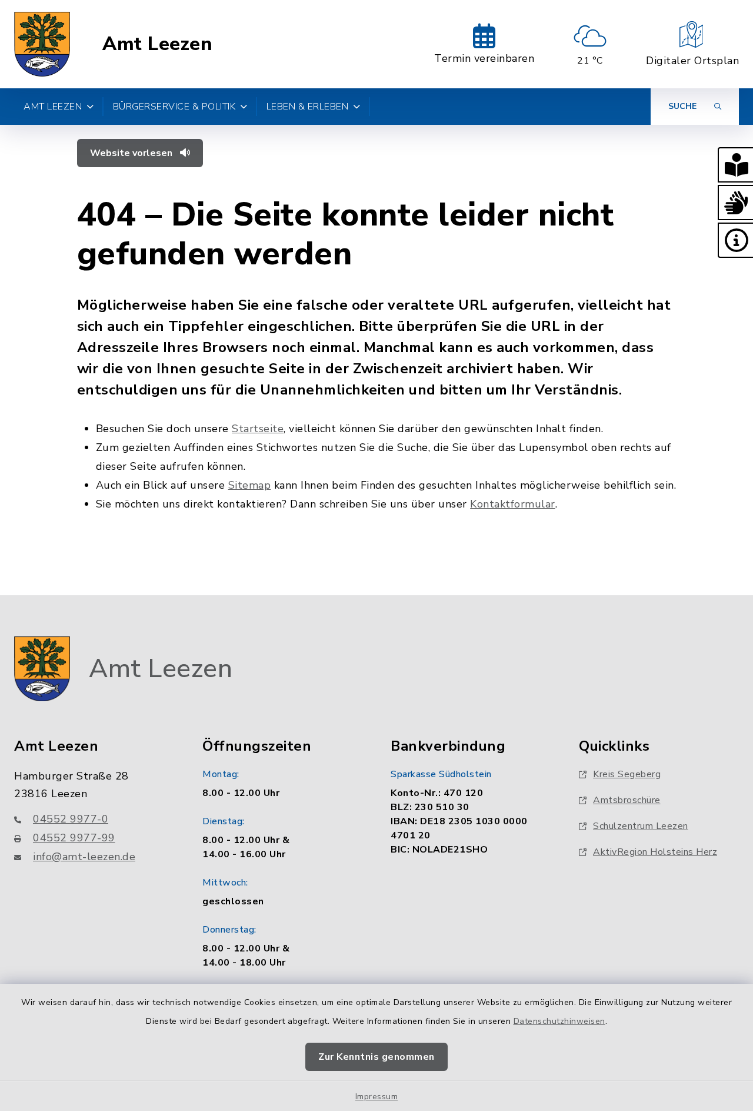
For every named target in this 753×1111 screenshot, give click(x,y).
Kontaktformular (512, 504)
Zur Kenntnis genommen (376, 1056)
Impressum (376, 1096)
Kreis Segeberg (627, 774)
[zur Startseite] (42, 44)
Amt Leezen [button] (53, 106)
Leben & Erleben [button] (307, 106)
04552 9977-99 (74, 838)
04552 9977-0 (70, 819)
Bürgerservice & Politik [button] (174, 106)
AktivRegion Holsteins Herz (655, 851)
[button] (735, 165)
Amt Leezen (157, 44)
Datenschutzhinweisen (559, 1021)
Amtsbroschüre (627, 800)
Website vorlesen (132, 153)
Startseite (258, 429)
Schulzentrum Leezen (640, 826)
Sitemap (249, 485)
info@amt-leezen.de (84, 857)
